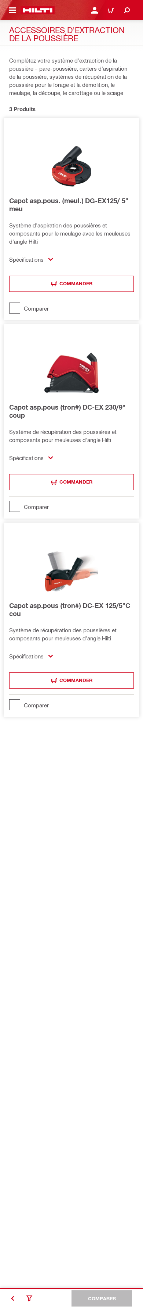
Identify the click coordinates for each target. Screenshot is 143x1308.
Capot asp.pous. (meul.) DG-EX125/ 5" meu (68, 205)
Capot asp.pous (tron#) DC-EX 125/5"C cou (69, 609)
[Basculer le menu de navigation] (12, 10)
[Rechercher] (127, 10)
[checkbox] (71, 308)
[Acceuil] (38, 10)
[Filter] (29, 1298)
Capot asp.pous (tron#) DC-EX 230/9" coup (67, 411)
